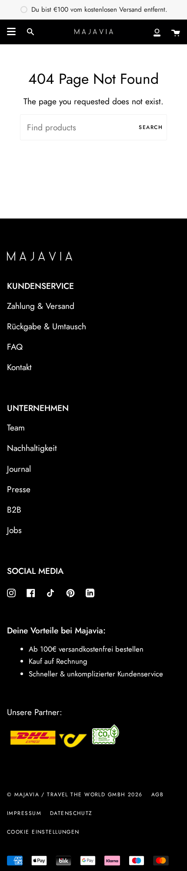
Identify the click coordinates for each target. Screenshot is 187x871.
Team (16, 427)
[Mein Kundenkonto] (157, 32)
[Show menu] (11, 31)
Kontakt (19, 367)
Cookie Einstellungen (43, 832)
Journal (19, 469)
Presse (18, 489)
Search (151, 127)
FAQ (15, 347)
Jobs (14, 530)
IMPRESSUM (24, 813)
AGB (157, 794)
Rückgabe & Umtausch (46, 326)
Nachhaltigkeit (32, 448)
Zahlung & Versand (40, 306)
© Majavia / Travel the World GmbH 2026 (75, 794)
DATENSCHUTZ (71, 813)
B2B (14, 509)
